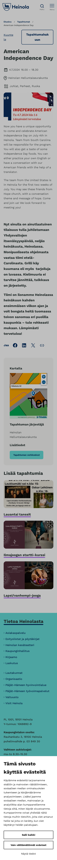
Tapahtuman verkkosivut (26, 455)
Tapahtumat (23, 22)
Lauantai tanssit (17, 514)
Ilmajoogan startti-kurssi (24, 555)
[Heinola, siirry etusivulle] (15, 7)
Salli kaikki (28, 834)
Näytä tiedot (28, 853)
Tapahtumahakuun (37, 37)
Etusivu (8, 22)
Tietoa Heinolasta (23, 621)
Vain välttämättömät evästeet (28, 845)
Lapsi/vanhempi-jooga (22, 595)
